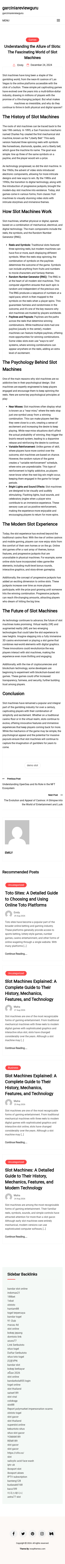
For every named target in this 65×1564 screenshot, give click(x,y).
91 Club (11, 1320)
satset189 (12, 1392)
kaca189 (12, 1488)
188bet (11, 1296)
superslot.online (16, 1424)
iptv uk (11, 1464)
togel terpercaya (16, 1312)
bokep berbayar (16, 1368)
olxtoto (11, 1304)
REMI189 (12, 1440)
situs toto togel (15, 1356)
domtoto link (14, 1336)
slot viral (12, 1396)
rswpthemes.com (37, 1549)
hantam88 (13, 1308)
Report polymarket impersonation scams (30, 1408)
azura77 (12, 1340)
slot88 (10, 1404)
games (32, 39)
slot (9, 1456)
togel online (13, 1384)
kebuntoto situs (16, 1428)
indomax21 (13, 1292)
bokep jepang (14, 1332)
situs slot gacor (15, 1432)
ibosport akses (15, 1472)
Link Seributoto (15, 1344)
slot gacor (12, 1416)
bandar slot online (17, 1288)
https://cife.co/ (15, 1452)
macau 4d (13, 1324)
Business (13, 1067)
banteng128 (14, 1480)
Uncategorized (16, 884)
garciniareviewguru (20, 7)
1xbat (10, 1300)
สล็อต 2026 (13, 1372)
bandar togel (14, 1316)
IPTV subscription (17, 1476)
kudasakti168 (15, 1484)
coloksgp (12, 1400)
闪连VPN (12, 1360)
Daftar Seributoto (17, 1352)
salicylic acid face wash (20, 1460)
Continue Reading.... (16, 953)
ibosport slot (14, 1468)
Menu (5, 20)
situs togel (13, 1348)
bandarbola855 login (19, 1380)
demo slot (32, 765)
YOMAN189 (14, 1436)
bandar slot (13, 1364)
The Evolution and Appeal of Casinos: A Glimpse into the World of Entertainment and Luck (33, 802)
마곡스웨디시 (15, 1492)
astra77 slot (14, 1496)
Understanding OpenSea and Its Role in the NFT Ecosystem (28, 786)
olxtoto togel (14, 1412)
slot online (13, 1328)
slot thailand (14, 1388)
